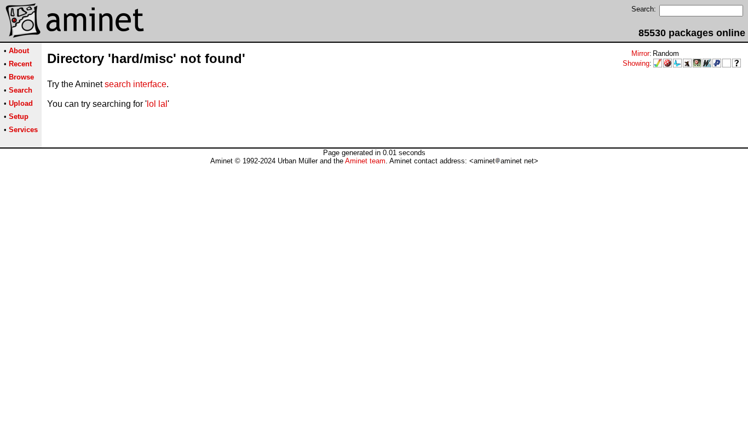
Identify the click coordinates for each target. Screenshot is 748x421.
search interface (135, 84)
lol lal (157, 104)
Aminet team (365, 161)
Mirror (640, 53)
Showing (636, 63)
